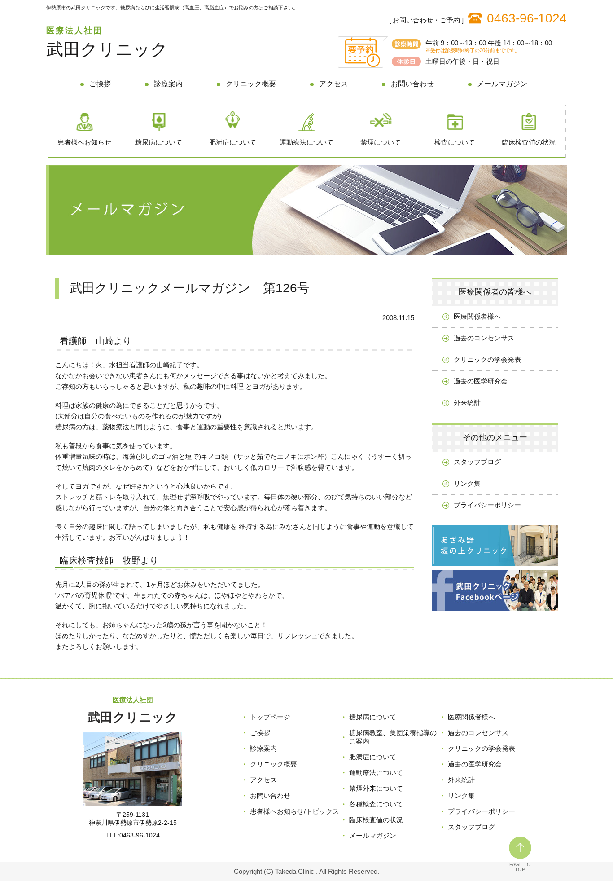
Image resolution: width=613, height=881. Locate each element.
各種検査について (376, 804)
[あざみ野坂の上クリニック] (495, 568)
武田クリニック (107, 49)
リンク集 (467, 483)
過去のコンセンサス (484, 338)
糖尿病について (158, 142)
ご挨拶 (100, 84)
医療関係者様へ (477, 316)
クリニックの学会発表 (487, 359)
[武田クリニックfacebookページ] (495, 613)
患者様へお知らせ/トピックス (294, 811)
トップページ (270, 717)
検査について (454, 142)
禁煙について (380, 142)
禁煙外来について (376, 788)
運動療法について (306, 142)
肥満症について (232, 142)
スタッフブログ (477, 462)
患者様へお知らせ (84, 142)
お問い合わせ (412, 84)
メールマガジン (502, 84)
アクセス (333, 84)
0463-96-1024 (527, 18)
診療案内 (168, 84)
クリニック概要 (251, 84)
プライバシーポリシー (487, 505)
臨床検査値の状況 (529, 142)
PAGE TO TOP (520, 867)
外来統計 (467, 402)
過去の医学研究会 (481, 381)
